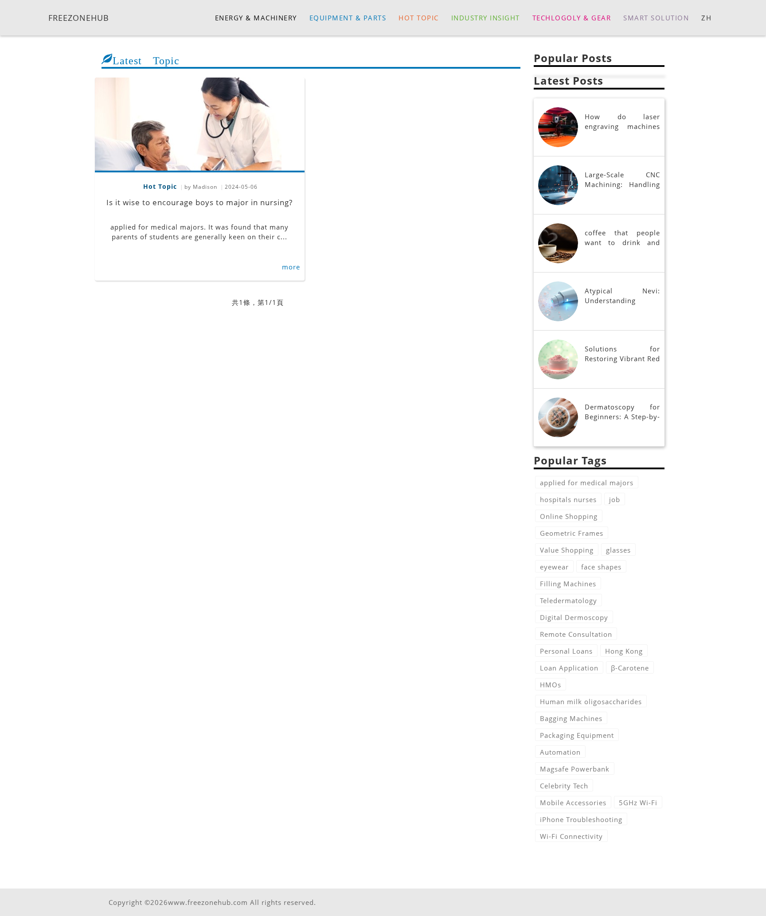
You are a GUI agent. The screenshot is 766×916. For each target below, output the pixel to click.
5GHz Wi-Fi (638, 802)
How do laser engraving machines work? (622, 126)
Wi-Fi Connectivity (571, 836)
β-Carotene (630, 667)
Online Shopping (569, 516)
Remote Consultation (576, 634)
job (614, 499)
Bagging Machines (571, 718)
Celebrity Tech (564, 785)
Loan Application (569, 667)
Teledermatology (568, 600)
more (291, 266)
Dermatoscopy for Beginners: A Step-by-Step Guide (622, 416)
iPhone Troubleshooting (581, 819)
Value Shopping (567, 550)
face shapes (601, 566)
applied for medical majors (586, 482)
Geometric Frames (571, 533)
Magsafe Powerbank (575, 768)
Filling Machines (568, 583)
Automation (560, 752)
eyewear (554, 566)
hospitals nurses (568, 499)
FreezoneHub (78, 17)
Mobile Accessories (573, 802)
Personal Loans (566, 651)
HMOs (550, 684)
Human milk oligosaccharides (591, 701)
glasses (618, 550)
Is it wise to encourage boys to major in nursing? (199, 202)
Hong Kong (624, 651)
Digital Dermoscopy (574, 617)
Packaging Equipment (577, 735)
